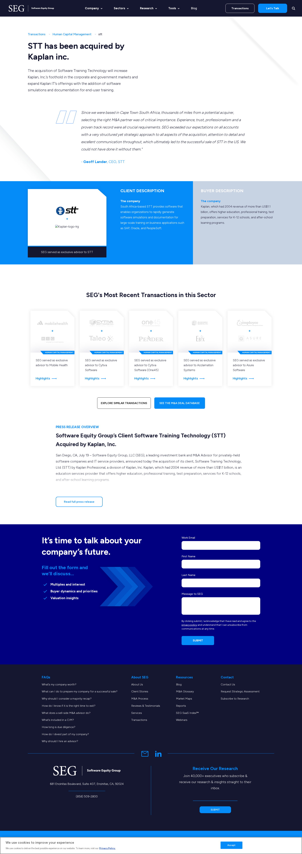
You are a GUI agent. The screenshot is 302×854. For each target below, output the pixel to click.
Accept (231, 845)
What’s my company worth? (59, 684)
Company (92, 8)
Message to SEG (192, 594)
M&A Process (139, 698)
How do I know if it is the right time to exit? (68, 705)
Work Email (188, 537)
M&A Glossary (185, 691)
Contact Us (228, 684)
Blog (194, 8)
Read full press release (79, 501)
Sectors (119, 8)
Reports (181, 705)
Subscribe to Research (235, 698)
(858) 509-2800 (87, 796)
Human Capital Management (71, 34)
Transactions (240, 8)
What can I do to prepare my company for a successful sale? (79, 691)
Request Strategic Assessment (240, 691)
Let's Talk (272, 8)
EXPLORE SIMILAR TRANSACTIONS (124, 403)
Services (136, 713)
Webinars (181, 720)
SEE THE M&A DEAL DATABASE (179, 403)
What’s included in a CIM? (58, 720)
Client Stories (139, 691)
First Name (188, 556)
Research (146, 8)
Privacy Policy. (107, 848)
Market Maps (184, 698)
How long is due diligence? (58, 727)
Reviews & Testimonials (145, 705)
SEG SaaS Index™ (187, 713)
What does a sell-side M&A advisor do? (66, 713)
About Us (137, 684)
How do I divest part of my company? (65, 734)
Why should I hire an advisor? (60, 741)
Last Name (188, 575)
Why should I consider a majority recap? (67, 698)
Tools (172, 8)
